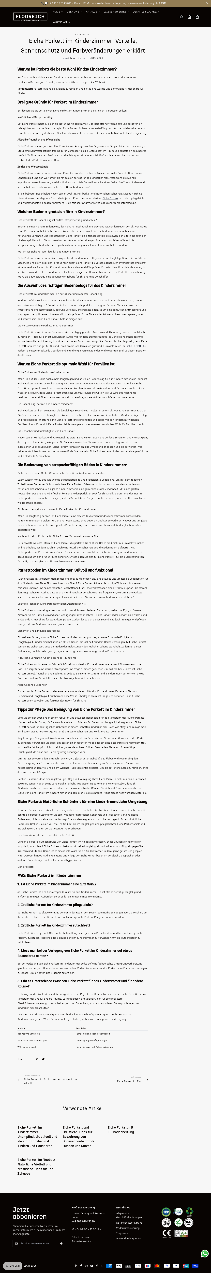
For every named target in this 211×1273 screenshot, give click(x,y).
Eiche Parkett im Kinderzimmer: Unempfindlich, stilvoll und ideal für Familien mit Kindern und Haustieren (37, 1137)
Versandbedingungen (128, 1238)
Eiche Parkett (82, 34)
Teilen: (21, 1059)
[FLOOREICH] (30, 17)
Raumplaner (61, 22)
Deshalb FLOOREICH (146, 11)
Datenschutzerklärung (129, 1222)
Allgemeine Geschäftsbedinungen (129, 1215)
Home (56, 11)
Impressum (123, 1233)
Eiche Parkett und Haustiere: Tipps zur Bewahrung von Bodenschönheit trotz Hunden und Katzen (78, 1137)
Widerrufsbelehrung (128, 1228)
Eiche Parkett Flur (136, 346)
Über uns (73, 11)
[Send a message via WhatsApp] (204, 1253)
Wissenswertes (115, 11)
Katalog (91, 11)
